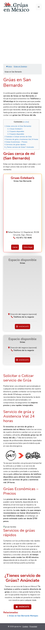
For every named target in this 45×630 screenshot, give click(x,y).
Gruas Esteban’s (14, 129)
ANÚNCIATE (23, 326)
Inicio (10, 66)
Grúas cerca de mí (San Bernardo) (17, 126)
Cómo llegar (28, 247)
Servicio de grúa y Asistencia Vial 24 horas (21, 139)
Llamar (15, 247)
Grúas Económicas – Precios (15, 142)
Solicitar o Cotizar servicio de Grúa (18, 136)
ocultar (25, 122)
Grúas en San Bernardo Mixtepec (23, 616)
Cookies (25, 626)
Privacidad (33, 626)
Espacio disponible (15, 131)
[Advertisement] (22, 37)
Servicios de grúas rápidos (15, 144)
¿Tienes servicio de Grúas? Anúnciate (19, 147)
